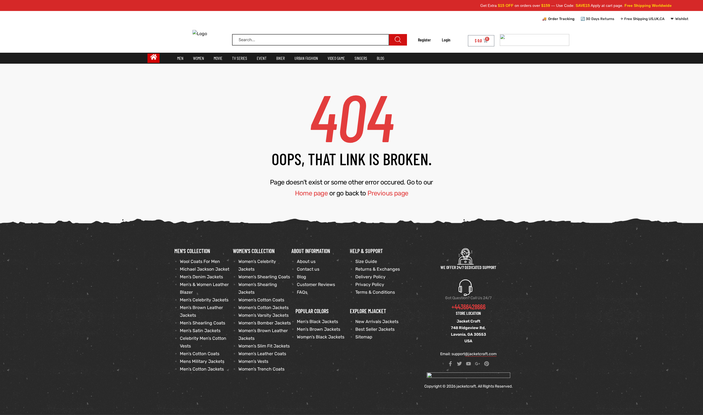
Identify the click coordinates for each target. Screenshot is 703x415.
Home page (311, 193)
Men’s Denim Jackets (201, 276)
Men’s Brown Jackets (318, 329)
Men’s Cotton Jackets (202, 369)
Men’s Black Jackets (317, 321)
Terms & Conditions (375, 292)
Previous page (387, 193)
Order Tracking (561, 19)
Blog (301, 276)
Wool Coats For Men (200, 261)
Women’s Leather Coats (262, 353)
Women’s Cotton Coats (261, 299)
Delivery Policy (370, 276)
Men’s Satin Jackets (200, 330)
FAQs (302, 292)
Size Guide (366, 261)
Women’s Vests (253, 361)
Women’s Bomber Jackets (264, 323)
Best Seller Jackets (375, 329)
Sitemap (363, 337)
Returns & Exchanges (377, 269)
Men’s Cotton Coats (199, 353)
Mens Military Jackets (202, 361)
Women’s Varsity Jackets (263, 315)
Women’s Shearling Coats (264, 276)
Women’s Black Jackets (320, 337)
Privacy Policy (369, 284)
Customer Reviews (316, 284)
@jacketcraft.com (480, 354)
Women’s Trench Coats (261, 369)
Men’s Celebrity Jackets (204, 299)
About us (306, 261)
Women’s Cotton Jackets (263, 307)
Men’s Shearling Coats (202, 323)
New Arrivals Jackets (376, 321)
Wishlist (681, 19)
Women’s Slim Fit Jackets (264, 346)
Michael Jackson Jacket (204, 269)
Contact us (308, 269)
